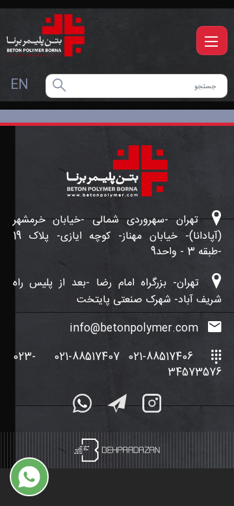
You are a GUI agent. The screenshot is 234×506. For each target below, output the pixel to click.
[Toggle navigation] (212, 40)
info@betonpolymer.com (136, 329)
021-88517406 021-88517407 (123, 357)
